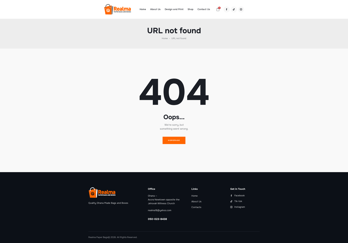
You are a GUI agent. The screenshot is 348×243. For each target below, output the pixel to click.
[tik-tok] (234, 9)
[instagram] (241, 9)
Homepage (174, 140)
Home (165, 38)
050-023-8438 (157, 219)
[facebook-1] (227, 9)
